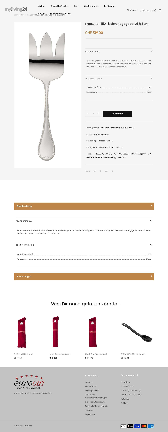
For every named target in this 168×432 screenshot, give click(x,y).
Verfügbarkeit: (92, 127)
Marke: (89, 134)
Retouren (125, 399)
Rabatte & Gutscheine (131, 394)
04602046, (99, 154)
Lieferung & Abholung (130, 390)
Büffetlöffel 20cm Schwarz (133, 354)
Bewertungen (24, 276)
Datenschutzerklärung (95, 402)
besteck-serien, (93, 157)
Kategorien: (91, 147)
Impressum (90, 414)
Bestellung (125, 382)
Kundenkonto (91, 386)
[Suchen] (160, 10)
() (149, 10)
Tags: (88, 154)
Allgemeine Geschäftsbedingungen (96, 396)
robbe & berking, (108, 157)
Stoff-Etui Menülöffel (23, 354)
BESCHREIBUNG (92, 52)
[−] (87, 114)
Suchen (133, 10)
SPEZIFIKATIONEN (93, 78)
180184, (109, 154)
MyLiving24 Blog (92, 390)
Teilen (88, 171)
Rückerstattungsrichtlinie (96, 406)
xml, (124, 157)
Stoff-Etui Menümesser (60, 354)
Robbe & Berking (114, 147)
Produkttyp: (91, 140)
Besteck (102, 147)
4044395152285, (121, 154)
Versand (89, 410)
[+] (98, 114)
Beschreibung (24, 206)
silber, (119, 157)
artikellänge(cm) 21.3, (140, 154)
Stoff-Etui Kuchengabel (96, 354)
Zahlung (124, 403)
